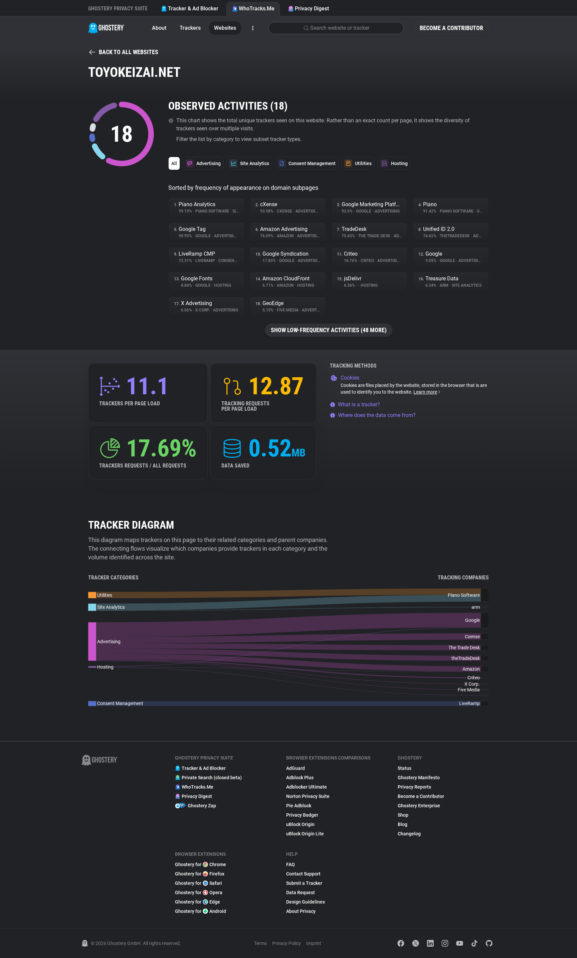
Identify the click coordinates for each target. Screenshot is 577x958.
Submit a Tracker (304, 883)
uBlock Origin (300, 824)
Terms (260, 943)
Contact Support (303, 873)
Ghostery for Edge (197, 902)
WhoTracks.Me (256, 8)
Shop (403, 815)
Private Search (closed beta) (212, 777)
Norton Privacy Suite (308, 796)
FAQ (290, 864)
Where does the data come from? (377, 415)
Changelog (409, 833)
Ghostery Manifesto (419, 777)
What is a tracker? (359, 404)
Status (404, 768)
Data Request (300, 892)
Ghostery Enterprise (419, 805)
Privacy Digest (312, 8)
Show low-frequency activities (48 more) (329, 329)
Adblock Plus (300, 777)
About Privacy (301, 911)
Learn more (425, 392)
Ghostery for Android (200, 911)
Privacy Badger (302, 815)
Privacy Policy (286, 943)
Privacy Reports (414, 787)
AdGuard (295, 768)
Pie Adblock (298, 805)
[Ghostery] (106, 28)
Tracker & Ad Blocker (193, 8)
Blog (402, 824)
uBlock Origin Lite (305, 833)
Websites (225, 28)
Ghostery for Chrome (200, 864)
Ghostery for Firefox (199, 873)
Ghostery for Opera (198, 892)
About (159, 28)
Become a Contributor (451, 27)
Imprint (313, 943)
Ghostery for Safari (198, 883)
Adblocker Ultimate (306, 787)
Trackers (190, 28)
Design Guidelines (305, 902)
